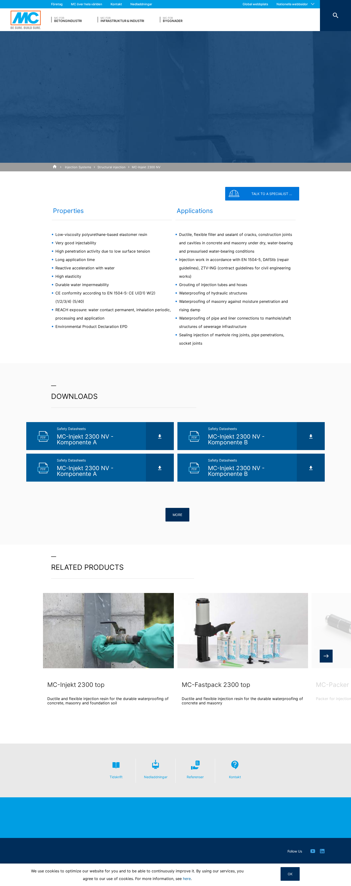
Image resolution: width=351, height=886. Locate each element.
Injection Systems (78, 167)
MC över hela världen (86, 4)
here (187, 878)
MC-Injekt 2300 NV (146, 167)
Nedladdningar (141, 4)
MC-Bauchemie (26, 20)
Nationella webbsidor (292, 4)
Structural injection (111, 167)
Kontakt (116, 4)
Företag (57, 4)
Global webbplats (255, 4)
